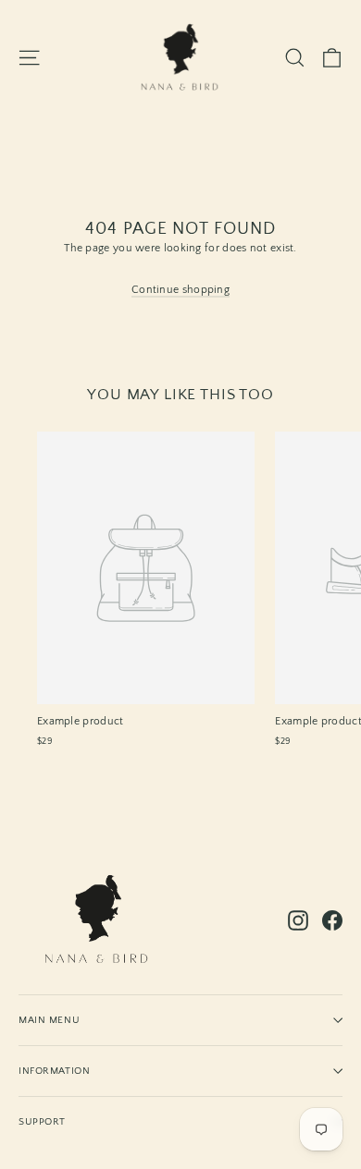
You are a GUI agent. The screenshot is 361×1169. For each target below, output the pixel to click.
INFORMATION (54, 1071)
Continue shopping (180, 290)
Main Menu (49, 1020)
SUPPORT (42, 1121)
